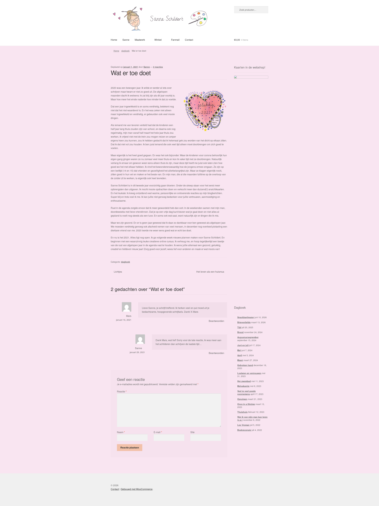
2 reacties (158, 66)
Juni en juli (243, 345)
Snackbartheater (245, 317)
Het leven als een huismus (210, 272)
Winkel (158, 39)
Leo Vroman (243, 424)
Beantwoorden (216, 321)
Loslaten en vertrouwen (249, 373)
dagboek (125, 50)
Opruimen (242, 399)
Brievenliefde (244, 322)
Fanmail (175, 39)
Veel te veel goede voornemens (246, 393)
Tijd (239, 327)
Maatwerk (140, 39)
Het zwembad (244, 381)
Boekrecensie (244, 429)
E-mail (158, 432)
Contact (189, 39)
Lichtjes (118, 272)
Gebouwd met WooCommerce (136, 489)
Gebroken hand (245, 365)
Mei (239, 350)
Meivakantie (243, 386)
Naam (121, 432)
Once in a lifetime (246, 404)
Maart (240, 360)
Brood (240, 332)
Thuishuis (242, 411)
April (239, 355)
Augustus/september (247, 337)
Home (114, 39)
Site (192, 432)
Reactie (122, 391)
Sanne (125, 39)
